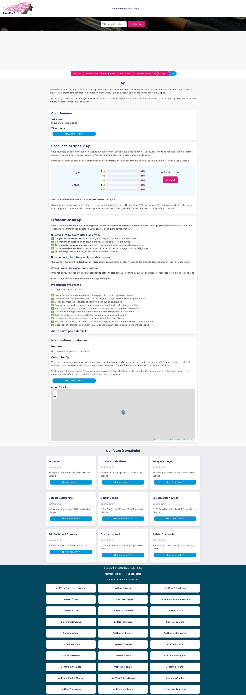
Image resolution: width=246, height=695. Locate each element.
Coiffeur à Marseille (123, 633)
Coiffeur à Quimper (71, 666)
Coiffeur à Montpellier (175, 633)
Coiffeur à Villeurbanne (175, 689)
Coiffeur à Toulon (175, 678)
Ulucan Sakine (109, 498)
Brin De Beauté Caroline (63, 534)
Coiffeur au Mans (175, 621)
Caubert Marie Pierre (113, 461)
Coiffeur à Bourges (123, 599)
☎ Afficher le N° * (74, 133)
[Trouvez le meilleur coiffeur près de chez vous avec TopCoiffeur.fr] (18, 13)
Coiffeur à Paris (123, 655)
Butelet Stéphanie (163, 534)
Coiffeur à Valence (123, 689)
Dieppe (163, 73)
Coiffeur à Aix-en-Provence (70, 588)
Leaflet (156, 440)
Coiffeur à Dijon (71, 610)
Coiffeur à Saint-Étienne (71, 678)
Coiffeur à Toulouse (70, 689)
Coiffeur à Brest (71, 599)
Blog (136, 8)
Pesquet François (163, 461)
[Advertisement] (123, 50)
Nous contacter (133, 573)
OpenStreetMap (172, 440)
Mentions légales (114, 573)
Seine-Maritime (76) (145, 73)
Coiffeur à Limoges (71, 621)
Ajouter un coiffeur (122, 8)
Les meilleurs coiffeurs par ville (100, 73)
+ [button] (55, 392)
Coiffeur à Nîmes (71, 655)
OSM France (190, 440)
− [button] (55, 396)
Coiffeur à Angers (123, 588)
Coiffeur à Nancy (71, 644)
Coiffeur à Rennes (175, 666)
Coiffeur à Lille (175, 610)
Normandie (125, 73)
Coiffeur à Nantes (123, 644)
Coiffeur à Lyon (71, 633)
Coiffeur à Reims (123, 666)
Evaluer (170, 179)
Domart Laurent (110, 534)
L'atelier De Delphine (61, 498)
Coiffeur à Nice (175, 644)
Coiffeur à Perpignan (175, 655)
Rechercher (136, 24)
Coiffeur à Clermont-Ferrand (175, 599)
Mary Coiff (55, 461)
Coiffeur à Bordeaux (175, 588)
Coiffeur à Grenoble (123, 610)
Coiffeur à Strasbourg (123, 678)
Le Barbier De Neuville (165, 498)
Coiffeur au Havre (123, 621)
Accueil (77, 73)
